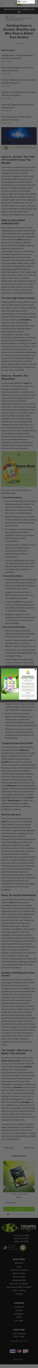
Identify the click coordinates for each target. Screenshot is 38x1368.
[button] (28, 684)
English (24, 2)
